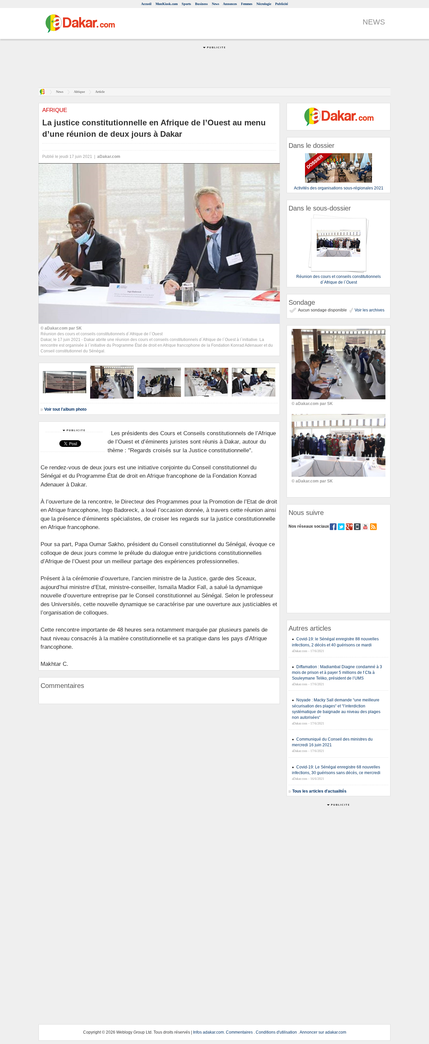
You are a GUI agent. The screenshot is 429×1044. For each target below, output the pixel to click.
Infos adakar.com (208, 1032)
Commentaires (239, 1032)
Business (201, 4)
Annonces (230, 4)
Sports (186, 4)
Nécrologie (263, 4)
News (215, 4)
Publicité (281, 4)
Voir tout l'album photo (65, 409)
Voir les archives (369, 310)
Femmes (246, 4)
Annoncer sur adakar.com (323, 1032)
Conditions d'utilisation (276, 1032)
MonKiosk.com (167, 4)
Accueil (146, 4)
